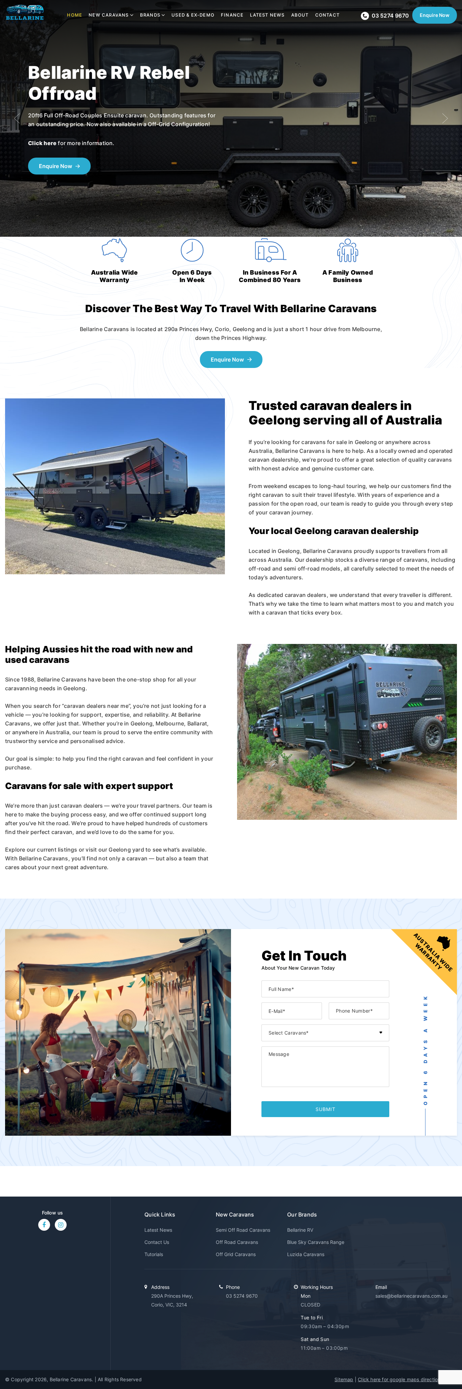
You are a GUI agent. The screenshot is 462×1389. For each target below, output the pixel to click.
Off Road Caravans (237, 1242)
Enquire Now (434, 15)
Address (160, 1287)
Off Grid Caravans (236, 1254)
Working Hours (317, 1287)
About (300, 15)
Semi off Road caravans (243, 1230)
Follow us (52, 1213)
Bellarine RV (300, 1230)
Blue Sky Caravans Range (315, 1242)
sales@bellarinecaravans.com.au (411, 1296)
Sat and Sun (315, 1339)
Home (74, 15)
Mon (305, 1296)
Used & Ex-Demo (192, 15)
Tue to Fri (312, 1317)
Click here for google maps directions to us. (407, 1379)
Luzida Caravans (305, 1254)
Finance (232, 15)
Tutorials (153, 1254)
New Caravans (109, 15)
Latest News (267, 15)
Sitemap (343, 1379)
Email (381, 1287)
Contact (327, 15)
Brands (150, 15)
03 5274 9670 (242, 1296)
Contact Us (156, 1242)
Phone (233, 1287)
